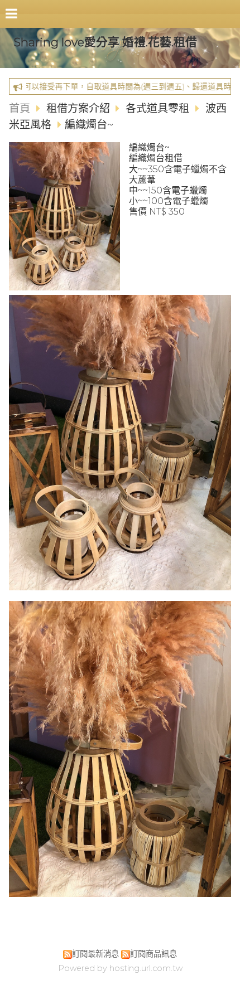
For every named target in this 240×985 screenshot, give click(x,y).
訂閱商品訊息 (153, 954)
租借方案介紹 (79, 108)
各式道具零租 (157, 108)
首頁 (19, 108)
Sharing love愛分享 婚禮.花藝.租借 (105, 42)
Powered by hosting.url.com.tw (120, 968)
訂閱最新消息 (95, 954)
